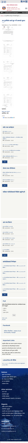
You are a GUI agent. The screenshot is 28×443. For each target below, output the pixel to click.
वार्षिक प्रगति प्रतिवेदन (7, 406)
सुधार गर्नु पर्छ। (6, 312)
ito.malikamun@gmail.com (7, 428)
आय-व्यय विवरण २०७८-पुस (8, 232)
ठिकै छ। (4, 310)
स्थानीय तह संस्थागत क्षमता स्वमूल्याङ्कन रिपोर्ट (12, 411)
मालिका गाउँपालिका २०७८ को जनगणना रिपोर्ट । (12, 415)
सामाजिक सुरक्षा (5, 394)
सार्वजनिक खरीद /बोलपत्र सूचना (9, 377)
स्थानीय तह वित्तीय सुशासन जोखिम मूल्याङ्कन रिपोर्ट (13, 413)
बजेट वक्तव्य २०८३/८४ (7, 131)
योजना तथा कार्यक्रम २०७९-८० (8, 179)
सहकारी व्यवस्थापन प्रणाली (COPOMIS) (11, 398)
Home (2, 15)
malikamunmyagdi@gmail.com (8, 431)
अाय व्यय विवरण (6, 249)
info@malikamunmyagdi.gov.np (8, 426)
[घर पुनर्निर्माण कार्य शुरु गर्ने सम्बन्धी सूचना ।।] (8, 34)
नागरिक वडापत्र (5, 396)
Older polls (4, 318)
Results (4, 319)
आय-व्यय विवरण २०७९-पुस (8, 226)
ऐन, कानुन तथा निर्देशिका (7, 379)
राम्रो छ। (5, 308)
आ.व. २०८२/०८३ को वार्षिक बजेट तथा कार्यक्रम (11, 150)
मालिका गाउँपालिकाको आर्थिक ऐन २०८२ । (10, 156)
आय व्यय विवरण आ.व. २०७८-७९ (9, 243)
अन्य (5, 161)
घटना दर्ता (4, 391)
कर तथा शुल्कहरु (6, 381)
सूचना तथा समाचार (6, 111)
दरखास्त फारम (5, 383)
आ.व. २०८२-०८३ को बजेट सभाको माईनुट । (11, 144)
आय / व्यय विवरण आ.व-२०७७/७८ (9, 238)
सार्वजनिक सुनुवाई (6, 409)
